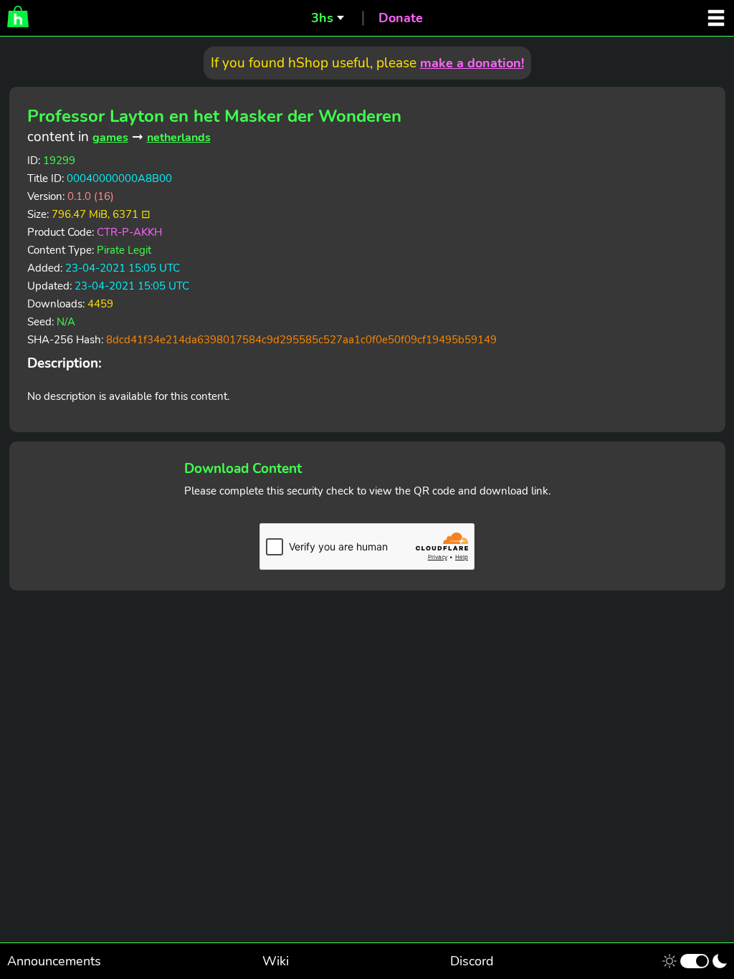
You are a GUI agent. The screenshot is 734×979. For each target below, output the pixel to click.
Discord (472, 961)
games (110, 137)
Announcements (54, 961)
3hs (322, 18)
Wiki (275, 961)
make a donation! (472, 63)
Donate (400, 18)
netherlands (179, 137)
